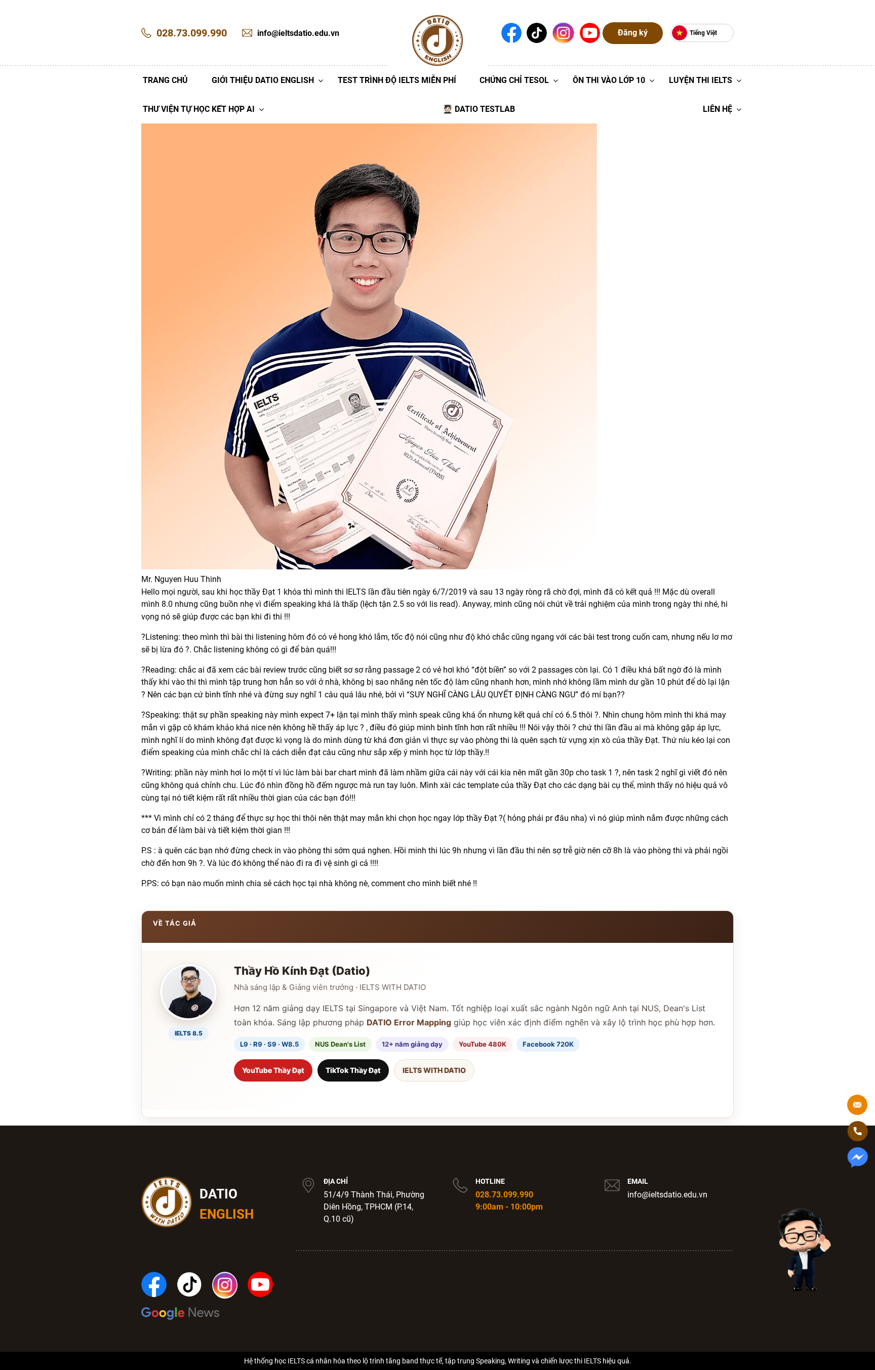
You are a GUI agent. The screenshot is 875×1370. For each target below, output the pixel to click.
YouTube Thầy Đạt (273, 1070)
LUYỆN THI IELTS (700, 80)
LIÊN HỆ (717, 109)
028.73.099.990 (504, 1194)
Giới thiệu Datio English (263, 80)
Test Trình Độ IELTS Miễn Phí (397, 80)
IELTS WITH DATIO (434, 1070)
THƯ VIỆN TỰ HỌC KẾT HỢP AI (199, 109)
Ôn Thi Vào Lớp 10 (609, 80)
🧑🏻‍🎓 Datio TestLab (479, 109)
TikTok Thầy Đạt (353, 1070)
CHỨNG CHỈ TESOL (514, 80)
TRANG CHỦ (165, 80)
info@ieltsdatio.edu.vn (667, 1194)
